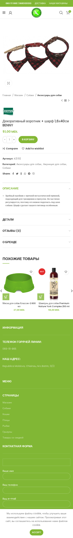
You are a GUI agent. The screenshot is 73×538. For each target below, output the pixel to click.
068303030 (25, 3)
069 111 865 (11, 3)
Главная (7, 95)
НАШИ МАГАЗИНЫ (58, 3)
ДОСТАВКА (40, 3)
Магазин (19, 95)
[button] (6, 296)
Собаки (30, 95)
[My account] (10, 12)
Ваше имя (8, 471)
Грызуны (7, 431)
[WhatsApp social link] (25, 173)
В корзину (28, 139)
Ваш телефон (10, 485)
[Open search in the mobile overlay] (61, 12)
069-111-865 (9, 348)
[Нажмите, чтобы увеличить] (8, 83)
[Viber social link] (33, 173)
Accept (36, 532)
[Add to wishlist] (31, 272)
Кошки (6, 414)
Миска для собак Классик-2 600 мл (19, 305)
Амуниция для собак (54, 164)
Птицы (6, 420)
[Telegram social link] (29, 173)
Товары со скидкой (13, 437)
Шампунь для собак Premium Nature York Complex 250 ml (54, 305)
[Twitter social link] (17, 173)
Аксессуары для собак (49, 95)
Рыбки (6, 426)
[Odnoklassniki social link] (21, 173)
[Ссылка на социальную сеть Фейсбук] (13, 173)
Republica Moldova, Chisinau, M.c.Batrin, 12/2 (28, 366)
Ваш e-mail (9, 498)
